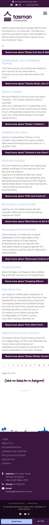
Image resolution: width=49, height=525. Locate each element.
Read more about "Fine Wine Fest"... (24, 325)
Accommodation (11, 447)
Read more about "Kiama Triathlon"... (25, 124)
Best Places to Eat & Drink (18, 204)
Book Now (16, 521)
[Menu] (45, 13)
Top (42, 521)
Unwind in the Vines (15, 132)
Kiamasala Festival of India (19, 229)
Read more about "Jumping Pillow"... (25, 281)
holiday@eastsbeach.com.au (19, 491)
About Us (7, 443)
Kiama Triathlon (12, 91)
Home (5, 439)
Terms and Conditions (16, 503)
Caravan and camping (14, 451)
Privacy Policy (33, 503)
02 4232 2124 (33, 5)
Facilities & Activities (13, 455)
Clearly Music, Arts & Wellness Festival (21, 62)
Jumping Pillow (11, 267)
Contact (6, 463)
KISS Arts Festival (13, 160)
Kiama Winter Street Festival (20, 333)
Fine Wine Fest (11, 289)
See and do (8, 459)
